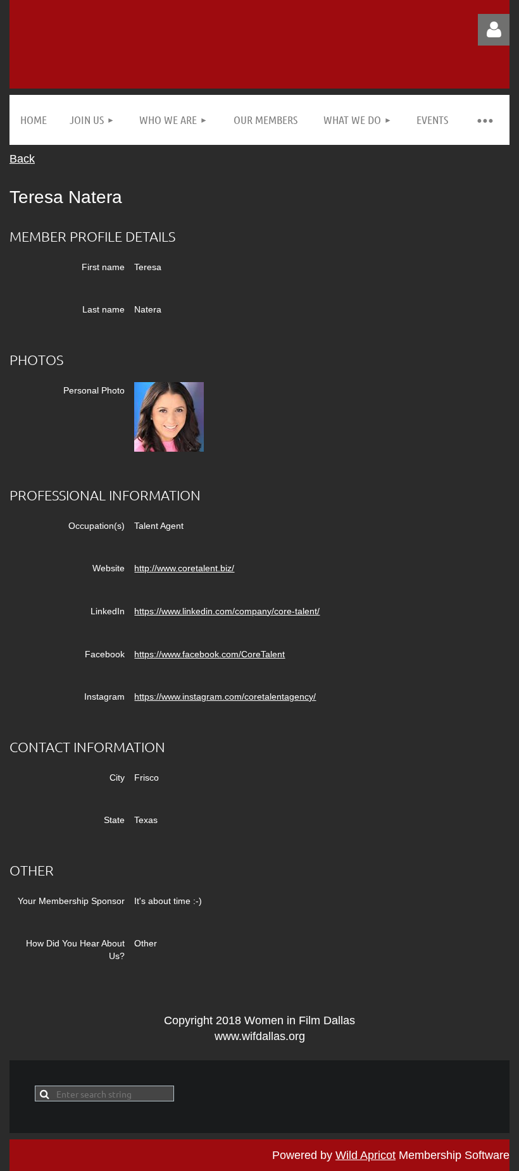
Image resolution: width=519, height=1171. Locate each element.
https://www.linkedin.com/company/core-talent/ (227, 611)
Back (22, 158)
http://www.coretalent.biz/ (184, 568)
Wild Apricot (365, 1155)
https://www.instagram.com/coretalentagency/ (225, 696)
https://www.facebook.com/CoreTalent (209, 654)
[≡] (484, 120)
